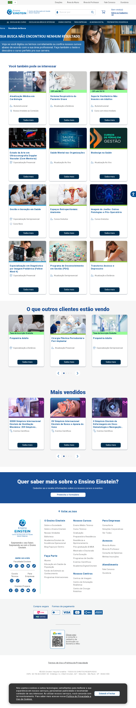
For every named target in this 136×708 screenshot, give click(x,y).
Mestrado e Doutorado (83, 551)
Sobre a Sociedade (53, 525)
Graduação (78, 533)
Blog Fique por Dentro (54, 547)
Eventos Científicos (82, 562)
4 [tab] (71, 373)
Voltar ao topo (69, 511)
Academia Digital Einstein (85, 566)
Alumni (47, 560)
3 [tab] (68, 373)
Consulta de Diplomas (112, 553)
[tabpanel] (26, 341)
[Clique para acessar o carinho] (103, 12)
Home (2, 28)
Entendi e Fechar (107, 693)
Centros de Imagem (82, 578)
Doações (58, 2)
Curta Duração (80, 554)
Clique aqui (71, 635)
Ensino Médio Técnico (83, 525)
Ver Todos (107, 533)
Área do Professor (91, 2)
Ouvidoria (124, 2)
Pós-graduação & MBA (83, 547)
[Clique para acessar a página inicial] (28, 15)
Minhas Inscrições (110, 557)
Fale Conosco (109, 2)
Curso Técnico (79, 529)
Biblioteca (49, 537)
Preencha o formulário (68, 494)
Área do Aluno (73, 2)
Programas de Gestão (83, 558)
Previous (58, 373)
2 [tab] (66, 373)
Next (77, 373)
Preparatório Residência (84, 537)
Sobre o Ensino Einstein (55, 529)
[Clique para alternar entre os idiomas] (12, 2)
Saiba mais (28, 120)
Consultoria (107, 525)
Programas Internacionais (56, 577)
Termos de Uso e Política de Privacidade (68, 663)
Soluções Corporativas (112, 529)
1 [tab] (64, 373)
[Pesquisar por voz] (57, 12)
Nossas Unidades (52, 533)
